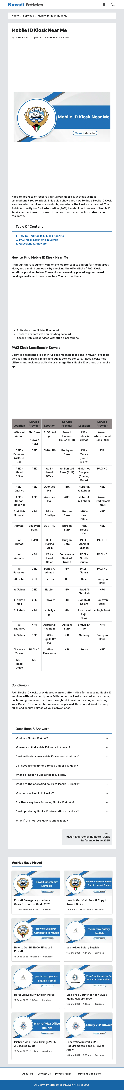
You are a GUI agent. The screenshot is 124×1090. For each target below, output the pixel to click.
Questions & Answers (31, 243)
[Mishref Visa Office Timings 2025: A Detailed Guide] (36, 1036)
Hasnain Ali (22, 37)
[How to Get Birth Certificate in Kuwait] (36, 939)
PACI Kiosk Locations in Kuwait (37, 239)
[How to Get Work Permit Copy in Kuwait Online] (88, 892)
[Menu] (104, 4)
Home (15, 15)
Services (28, 15)
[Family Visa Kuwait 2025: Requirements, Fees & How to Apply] (88, 1036)
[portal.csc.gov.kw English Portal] (36, 987)
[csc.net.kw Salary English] (88, 939)
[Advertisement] (62, 65)
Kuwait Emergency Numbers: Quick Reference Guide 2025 (88, 838)
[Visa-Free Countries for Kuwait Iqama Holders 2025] (88, 987)
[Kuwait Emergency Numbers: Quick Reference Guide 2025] (36, 892)
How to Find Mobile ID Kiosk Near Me (40, 235)
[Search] (113, 4)
